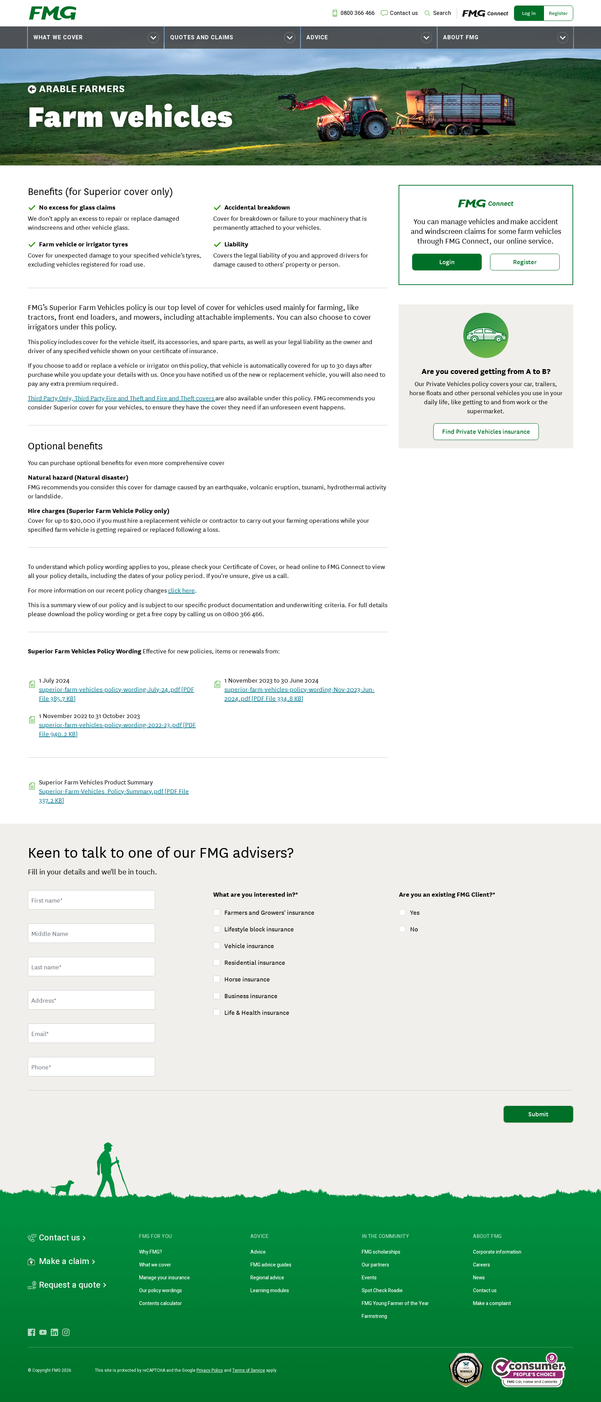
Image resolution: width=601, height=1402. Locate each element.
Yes (414, 912)
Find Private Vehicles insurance (486, 431)
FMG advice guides (270, 1265)
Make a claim (64, 1261)
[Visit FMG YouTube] (43, 1332)
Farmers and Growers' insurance (269, 912)
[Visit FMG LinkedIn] (54, 1332)
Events (369, 1277)
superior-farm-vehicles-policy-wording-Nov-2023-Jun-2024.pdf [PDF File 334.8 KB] (299, 693)
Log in (529, 13)
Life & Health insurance (256, 1013)
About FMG (461, 37)
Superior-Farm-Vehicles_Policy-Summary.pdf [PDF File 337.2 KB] (114, 795)
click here (181, 589)
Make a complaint (492, 1303)
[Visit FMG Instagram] (66, 1332)
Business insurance (251, 996)
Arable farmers (82, 89)
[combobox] (91, 1000)
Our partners (375, 1265)
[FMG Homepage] (53, 13)
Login (447, 262)
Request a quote (70, 1285)
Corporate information (497, 1252)
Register (558, 13)
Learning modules (269, 1290)
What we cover (58, 37)
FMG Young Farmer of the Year (395, 1303)
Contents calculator (160, 1303)
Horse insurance (247, 979)
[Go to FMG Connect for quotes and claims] (488, 13)
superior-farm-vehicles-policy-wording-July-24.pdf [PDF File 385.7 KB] (116, 693)
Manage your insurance (164, 1277)
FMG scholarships (381, 1252)
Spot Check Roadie (382, 1290)
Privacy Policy (210, 1370)
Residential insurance (254, 963)
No (414, 929)
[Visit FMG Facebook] (31, 1332)
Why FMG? (150, 1252)
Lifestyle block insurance (259, 929)
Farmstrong (374, 1316)
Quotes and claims (201, 37)
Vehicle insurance (249, 946)
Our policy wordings (160, 1290)
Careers (481, 1265)
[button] (96, 37)
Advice (317, 37)
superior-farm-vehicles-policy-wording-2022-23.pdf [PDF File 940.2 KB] (117, 729)
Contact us (59, 1238)
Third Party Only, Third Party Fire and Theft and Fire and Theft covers (121, 397)
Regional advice (267, 1277)
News (479, 1277)
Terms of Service (248, 1370)
